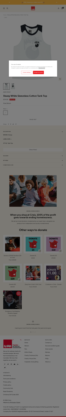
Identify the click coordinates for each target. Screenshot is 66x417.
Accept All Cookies (38, 72)
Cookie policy (42, 68)
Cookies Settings (27, 72)
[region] (33, 68)
